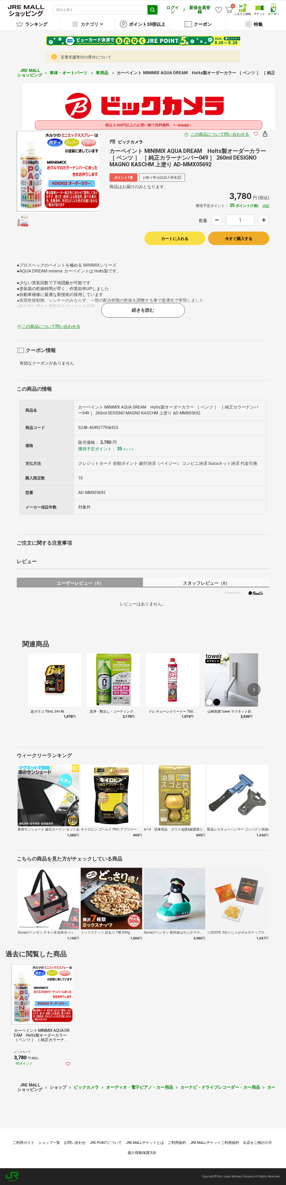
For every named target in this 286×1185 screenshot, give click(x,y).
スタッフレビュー (206, 583)
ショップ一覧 (49, 1142)
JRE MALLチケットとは (145, 1142)
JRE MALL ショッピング (29, 73)
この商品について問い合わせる (219, 134)
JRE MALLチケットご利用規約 (214, 1142)
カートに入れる (175, 238)
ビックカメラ (86, 1087)
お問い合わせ (75, 1142)
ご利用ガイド (23, 1142)
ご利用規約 (177, 1142)
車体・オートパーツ (69, 72)
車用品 (102, 72)
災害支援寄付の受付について (86, 57)
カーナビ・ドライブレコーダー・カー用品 (220, 1087)
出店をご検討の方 (257, 1142)
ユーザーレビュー (80, 583)
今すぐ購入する (238, 238)
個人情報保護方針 (142, 1153)
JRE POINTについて (106, 1142)
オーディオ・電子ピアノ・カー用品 (139, 1087)
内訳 (266, 206)
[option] (58, 171)
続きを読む (143, 310)
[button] (254, 690)
